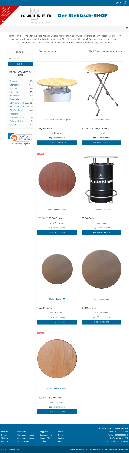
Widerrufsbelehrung (96, 449)
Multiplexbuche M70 (57, 299)
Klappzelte (14, 114)
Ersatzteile (14, 99)
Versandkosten (59, 138)
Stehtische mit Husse (19, 103)
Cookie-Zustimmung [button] (77, 449)
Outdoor (13, 81)
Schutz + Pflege (17, 121)
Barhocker (14, 96)
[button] (127, 28)
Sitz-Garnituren (16, 110)
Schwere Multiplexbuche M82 (57, 389)
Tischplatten (15, 92)
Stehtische (14, 85)
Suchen (20, 64)
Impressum (124, 449)
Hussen (13, 88)
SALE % (13, 125)
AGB (86, 449)
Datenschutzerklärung (111, 449)
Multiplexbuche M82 (101, 299)
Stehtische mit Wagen (19, 107)
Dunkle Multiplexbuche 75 (57, 209)
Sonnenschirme (17, 117)
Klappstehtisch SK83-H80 (101, 120)
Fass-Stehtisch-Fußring (101, 209)
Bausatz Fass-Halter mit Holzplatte (57, 120)
